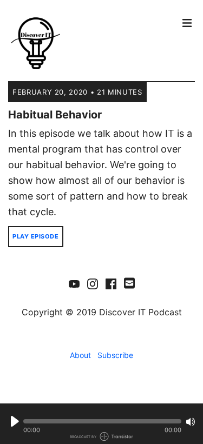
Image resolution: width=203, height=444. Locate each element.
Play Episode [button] (35, 236)
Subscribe (115, 355)
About (80, 355)
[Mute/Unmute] (190, 422)
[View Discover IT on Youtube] (74, 283)
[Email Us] (129, 282)
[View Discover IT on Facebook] (111, 283)
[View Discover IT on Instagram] (92, 283)
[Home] (92, 43)
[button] (102, 421)
